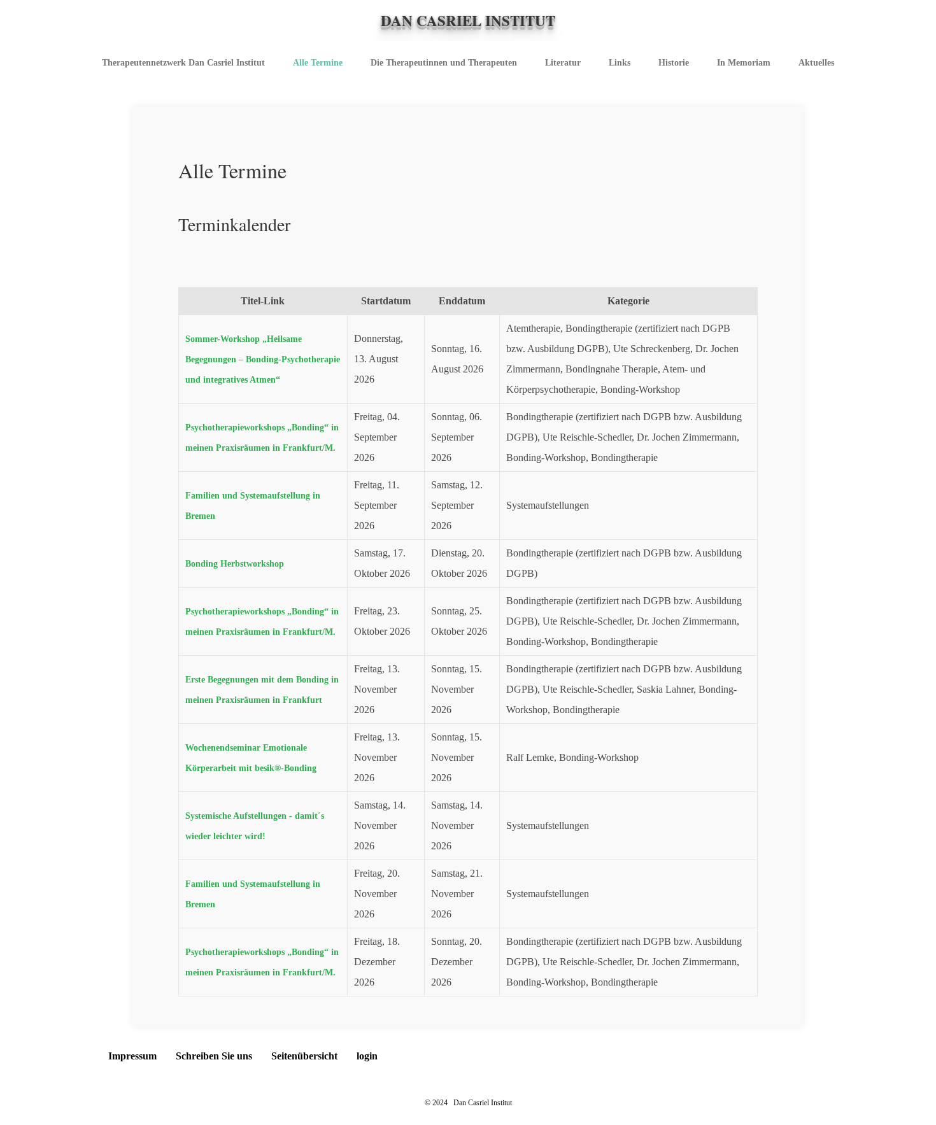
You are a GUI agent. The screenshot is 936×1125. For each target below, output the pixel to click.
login (367, 1056)
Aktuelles (816, 62)
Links (619, 62)
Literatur (563, 62)
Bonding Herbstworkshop (234, 564)
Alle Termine (318, 62)
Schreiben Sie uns (214, 1056)
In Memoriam (743, 62)
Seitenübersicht (304, 1056)
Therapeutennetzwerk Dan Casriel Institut (183, 62)
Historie (673, 62)
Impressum (132, 1056)
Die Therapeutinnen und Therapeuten (444, 62)
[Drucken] (207, 266)
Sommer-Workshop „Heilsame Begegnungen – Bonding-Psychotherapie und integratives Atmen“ (262, 359)
